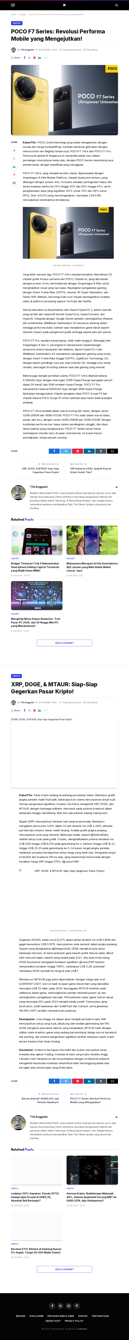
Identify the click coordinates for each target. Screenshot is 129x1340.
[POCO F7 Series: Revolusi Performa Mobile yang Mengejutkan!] (64, 100)
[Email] (14, 183)
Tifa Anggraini (27, 49)
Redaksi (21, 1316)
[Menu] (13, 5)
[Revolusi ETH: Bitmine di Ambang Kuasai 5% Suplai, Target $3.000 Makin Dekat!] (36, 1225)
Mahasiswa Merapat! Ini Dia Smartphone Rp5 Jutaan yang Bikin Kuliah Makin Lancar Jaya (92, 567)
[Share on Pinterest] (34, 57)
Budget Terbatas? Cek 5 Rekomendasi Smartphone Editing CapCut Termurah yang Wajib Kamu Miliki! (35, 567)
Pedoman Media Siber (61, 1316)
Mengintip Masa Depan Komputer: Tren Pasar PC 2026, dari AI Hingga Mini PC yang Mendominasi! (35, 622)
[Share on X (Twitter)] (29, 57)
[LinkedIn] (14, 167)
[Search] (116, 5)
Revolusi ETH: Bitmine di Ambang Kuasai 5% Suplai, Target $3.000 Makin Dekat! (36, 1250)
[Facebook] (14, 150)
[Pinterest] (14, 175)
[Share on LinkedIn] (39, 57)
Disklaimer (37, 1316)
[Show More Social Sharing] (45, 57)
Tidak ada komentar (71, 49)
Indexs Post (53, 1321)
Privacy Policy (74, 1321)
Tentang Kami (100, 1316)
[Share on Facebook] (24, 57)
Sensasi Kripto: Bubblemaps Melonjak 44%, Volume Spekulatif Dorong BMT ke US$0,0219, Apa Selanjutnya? (92, 1197)
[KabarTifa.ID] (64, 5)
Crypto (16, 676)
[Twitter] (14, 159)
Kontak (83, 1316)
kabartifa (82, 1329)
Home (13, 14)
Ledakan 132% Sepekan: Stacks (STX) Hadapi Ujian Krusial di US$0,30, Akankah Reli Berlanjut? (35, 1197)
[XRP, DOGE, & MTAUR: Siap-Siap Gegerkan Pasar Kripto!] (64, 753)
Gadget (22, 14)
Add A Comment (64, 643)
